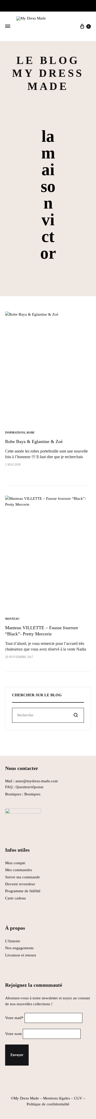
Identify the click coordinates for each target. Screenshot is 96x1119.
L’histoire (13, 941)
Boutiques (32, 794)
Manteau (12, 618)
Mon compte (15, 863)
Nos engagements (19, 948)
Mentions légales (56, 1098)
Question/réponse (30, 787)
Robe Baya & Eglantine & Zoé (34, 441)
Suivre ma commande (22, 877)
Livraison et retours (20, 955)
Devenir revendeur (20, 884)
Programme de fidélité (22, 891)
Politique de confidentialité (48, 1104)
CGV (78, 1098)
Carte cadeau (15, 898)
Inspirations (15, 432)
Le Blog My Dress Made (48, 73)
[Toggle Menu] (7, 26)
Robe (31, 432)
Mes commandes (18, 870)
